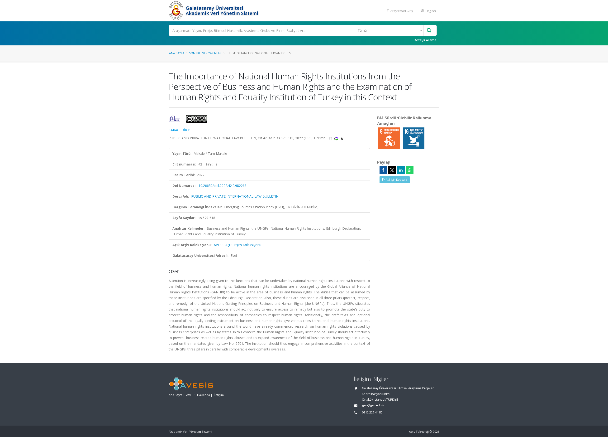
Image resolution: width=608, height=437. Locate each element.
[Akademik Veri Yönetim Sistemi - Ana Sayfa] (177, 10)
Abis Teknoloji (419, 432)
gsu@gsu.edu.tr (373, 405)
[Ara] (429, 30)
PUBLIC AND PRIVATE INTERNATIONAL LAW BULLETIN (235, 196)
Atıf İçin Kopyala (396, 180)
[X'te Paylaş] (392, 170)
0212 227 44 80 (372, 412)
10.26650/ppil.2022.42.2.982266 (223, 185)
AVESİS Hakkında (198, 395)
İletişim (219, 395)
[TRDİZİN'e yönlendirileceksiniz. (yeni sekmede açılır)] (331, 138)
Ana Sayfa (176, 53)
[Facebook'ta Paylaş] (383, 170)
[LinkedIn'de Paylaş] (401, 170)
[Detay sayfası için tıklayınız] (389, 138)
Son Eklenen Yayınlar (205, 53)
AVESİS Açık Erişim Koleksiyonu (237, 245)
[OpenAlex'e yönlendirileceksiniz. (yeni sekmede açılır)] (342, 138)
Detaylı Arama (424, 40)
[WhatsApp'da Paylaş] (409, 170)
